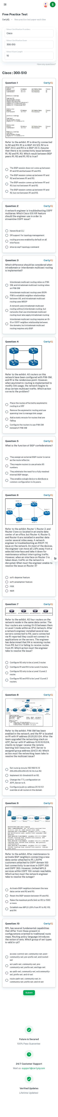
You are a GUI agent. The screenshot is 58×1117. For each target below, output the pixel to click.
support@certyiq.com (33, 1068)
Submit (29, 993)
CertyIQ (5, 19)
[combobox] (29, 33)
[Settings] (55, 558)
